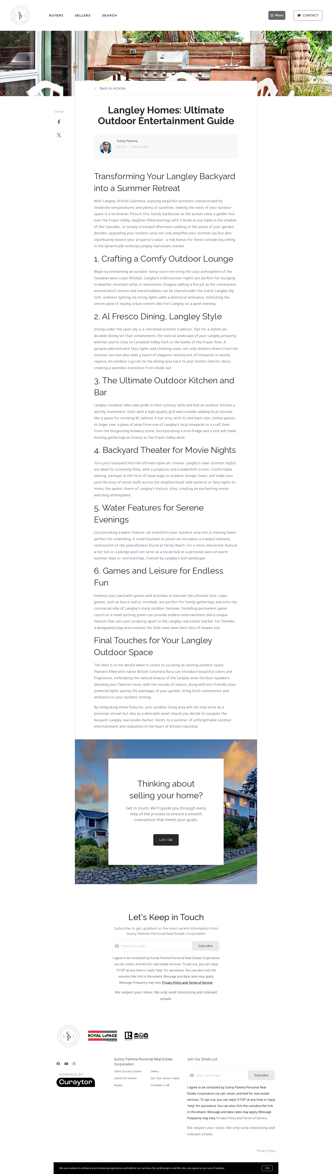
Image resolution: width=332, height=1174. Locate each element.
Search (109, 15)
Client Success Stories (128, 1071)
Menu (279, 15)
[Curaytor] (75, 1086)
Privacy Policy (266, 1151)
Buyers (56, 15)
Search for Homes (125, 1078)
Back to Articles (113, 88)
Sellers (83, 15)
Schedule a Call (160, 1085)
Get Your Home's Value (165, 1078)
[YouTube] (66, 1063)
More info (231, 1168)
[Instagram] (74, 1063)
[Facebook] (58, 1063)
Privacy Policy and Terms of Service (187, 982)
